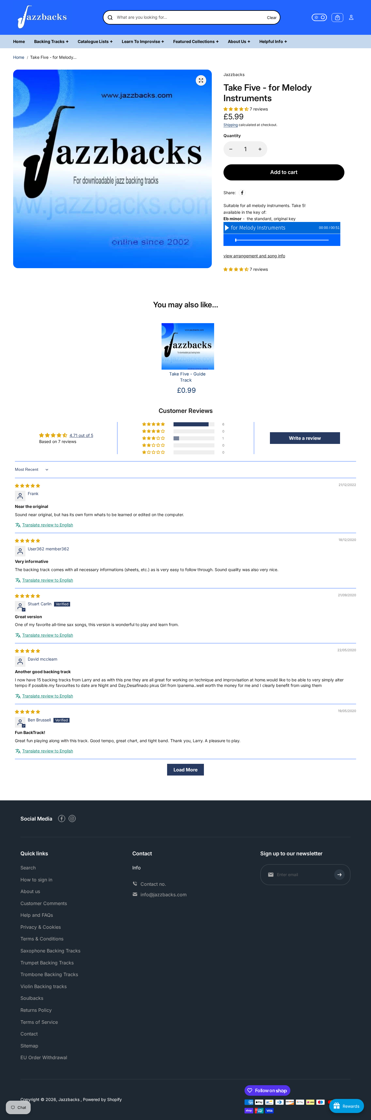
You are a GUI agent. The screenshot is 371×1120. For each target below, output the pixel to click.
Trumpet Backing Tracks (47, 963)
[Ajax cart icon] (337, 17)
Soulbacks (31, 998)
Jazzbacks (69, 1099)
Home (18, 57)
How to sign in (36, 880)
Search (28, 868)
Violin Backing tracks (43, 986)
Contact (29, 1034)
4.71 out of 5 (81, 435)
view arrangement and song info (254, 255)
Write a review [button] (305, 438)
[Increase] (260, 149)
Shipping (230, 125)
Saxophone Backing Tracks (50, 951)
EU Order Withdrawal (43, 1057)
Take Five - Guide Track (187, 377)
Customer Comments (43, 903)
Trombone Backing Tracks (49, 974)
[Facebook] (242, 192)
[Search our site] (110, 17)
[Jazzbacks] (42, 17)
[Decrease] (230, 149)
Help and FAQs (36, 915)
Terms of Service (39, 1022)
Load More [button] (185, 770)
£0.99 (186, 390)
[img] (27, 485)
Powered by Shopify (102, 1099)
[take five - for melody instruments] (201, 80)
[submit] (339, 874)
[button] (236, 108)
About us (30, 891)
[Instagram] (72, 818)
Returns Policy (36, 1010)
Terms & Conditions (41, 939)
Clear (272, 17)
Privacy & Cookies (40, 927)
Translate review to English (47, 524)
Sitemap (29, 1046)
